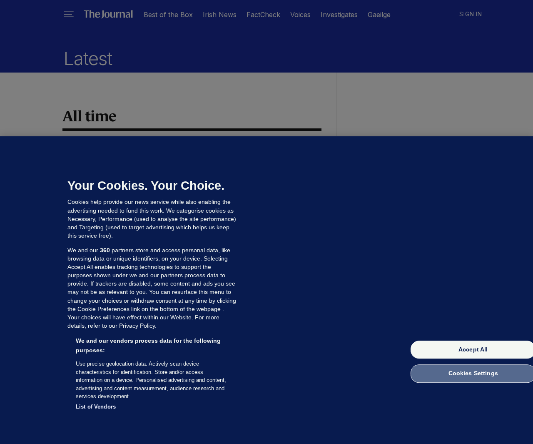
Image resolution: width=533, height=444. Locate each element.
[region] (266, 290)
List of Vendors (96, 406)
